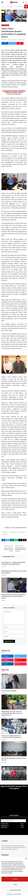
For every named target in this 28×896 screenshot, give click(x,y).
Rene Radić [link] (4, 534)
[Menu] (2, 2)
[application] (14, 773)
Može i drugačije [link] (5, 25)
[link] (26, 6)
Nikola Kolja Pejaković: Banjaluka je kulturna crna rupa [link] (20, 549)
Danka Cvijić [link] (5, 532)
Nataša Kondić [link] (22, 532)
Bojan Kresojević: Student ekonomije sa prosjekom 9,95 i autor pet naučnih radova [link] (13, 596)
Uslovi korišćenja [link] (17, 894)
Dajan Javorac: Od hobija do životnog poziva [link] (8, 549)
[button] (26, 858)
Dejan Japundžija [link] (13, 532)
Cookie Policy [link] (10, 894)
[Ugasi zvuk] (22, 779)
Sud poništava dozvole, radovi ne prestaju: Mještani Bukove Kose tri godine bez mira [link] (11, 713)
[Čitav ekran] (24, 779)
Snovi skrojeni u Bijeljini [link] (9, 691)
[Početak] (3, 779)
